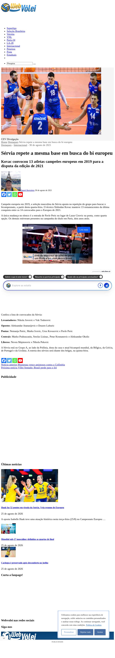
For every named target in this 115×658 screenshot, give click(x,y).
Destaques (13, 142)
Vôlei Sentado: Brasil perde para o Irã (29, 367)
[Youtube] (20, 194)
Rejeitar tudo (85, 632)
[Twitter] (9, 194)
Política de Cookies (93, 625)
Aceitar (100, 632)
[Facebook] (3, 194)
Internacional (20, 145)
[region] (83, 624)
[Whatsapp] (14, 194)
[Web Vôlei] (18, 11)
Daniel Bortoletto (27, 190)
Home (4, 142)
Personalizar (69, 632)
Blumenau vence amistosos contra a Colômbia (33, 364)
